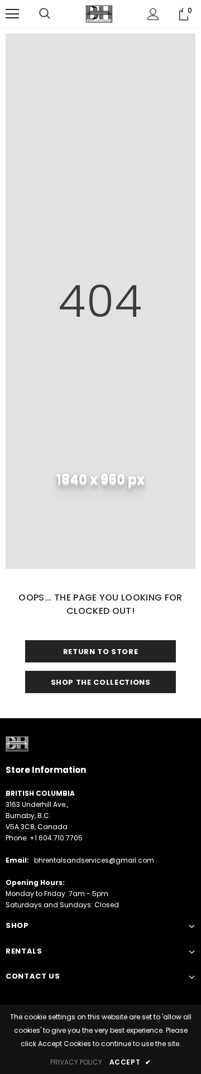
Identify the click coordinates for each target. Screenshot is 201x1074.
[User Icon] (153, 14)
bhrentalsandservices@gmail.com (94, 860)
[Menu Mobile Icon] (12, 14)
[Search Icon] (44, 14)
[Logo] (99, 14)
